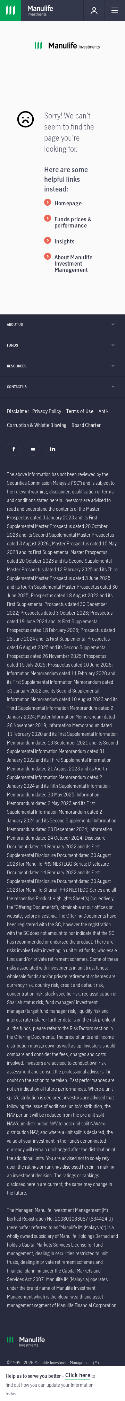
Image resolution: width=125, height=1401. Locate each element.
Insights (64, 241)
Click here (77, 1375)
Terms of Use (79, 411)
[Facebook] (16, 452)
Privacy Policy (46, 411)
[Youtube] (35, 452)
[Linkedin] (54, 452)
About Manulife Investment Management (73, 264)
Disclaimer (18, 411)
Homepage (68, 203)
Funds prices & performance (73, 222)
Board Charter (86, 425)
